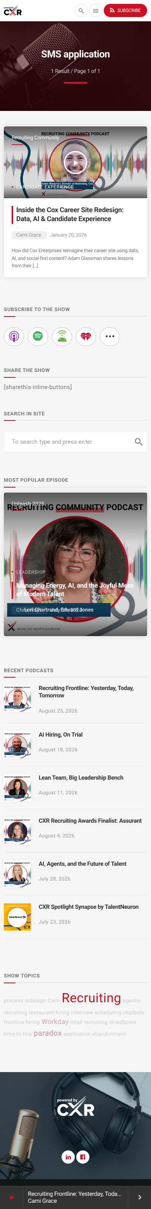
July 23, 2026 (54, 922)
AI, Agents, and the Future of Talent (82, 863)
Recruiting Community (35, 138)
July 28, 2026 (54, 879)
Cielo (54, 1001)
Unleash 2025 (28, 504)
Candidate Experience (45, 187)
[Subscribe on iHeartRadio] (86, 336)
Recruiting (91, 998)
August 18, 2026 (58, 750)
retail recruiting (89, 1023)
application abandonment (94, 1034)
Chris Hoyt (28, 610)
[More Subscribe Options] (110, 336)
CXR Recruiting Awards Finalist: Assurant (90, 820)
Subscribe (125, 10)
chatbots (134, 1013)
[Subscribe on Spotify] (38, 336)
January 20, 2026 (68, 235)
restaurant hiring (49, 1013)
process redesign (25, 1001)
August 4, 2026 (57, 836)
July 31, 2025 (66, 610)
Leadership (31, 572)
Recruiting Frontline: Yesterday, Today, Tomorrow (88, 1193)
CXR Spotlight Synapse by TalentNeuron (89, 906)
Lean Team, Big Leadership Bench (81, 777)
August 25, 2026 (58, 711)
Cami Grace (28, 235)
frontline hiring (22, 1023)
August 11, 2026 (58, 793)
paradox (48, 1033)
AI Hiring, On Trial (60, 734)
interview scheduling (96, 1013)
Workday (55, 1022)
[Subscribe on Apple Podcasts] (14, 336)
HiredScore (122, 1023)
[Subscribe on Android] (62, 336)
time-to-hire (18, 1034)
